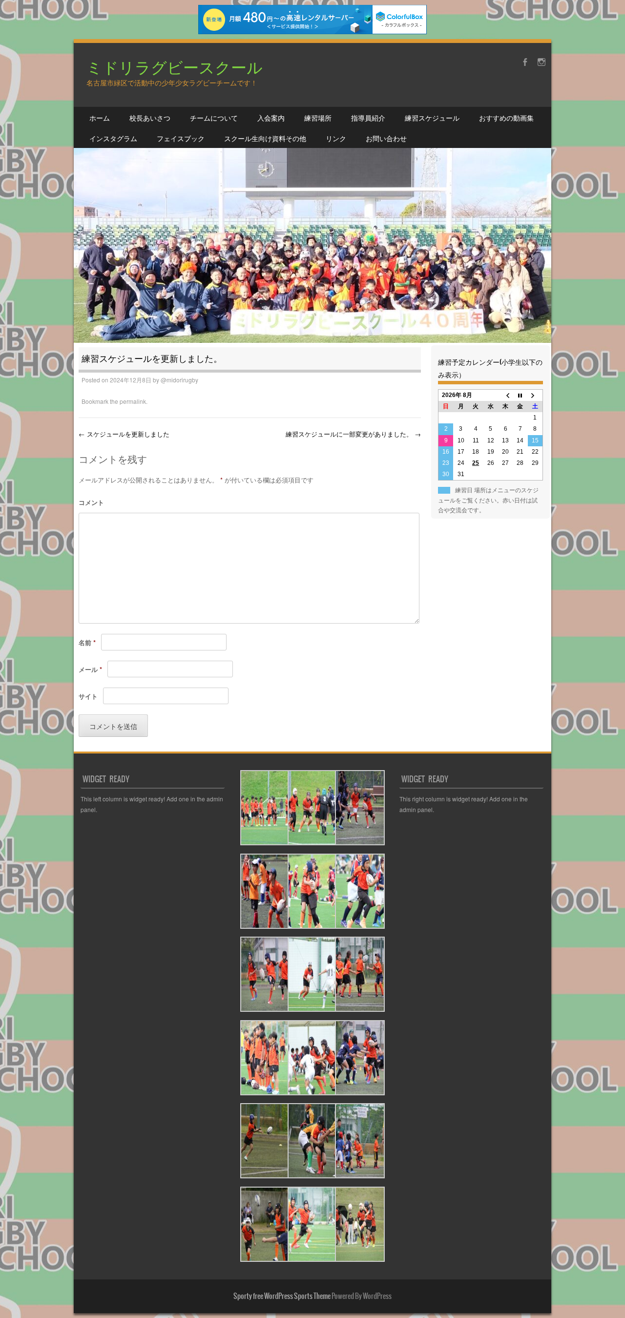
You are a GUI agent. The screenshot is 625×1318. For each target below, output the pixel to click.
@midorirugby (179, 380)
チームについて (214, 117)
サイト (88, 696)
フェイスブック (181, 138)
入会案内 (271, 117)
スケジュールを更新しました (124, 434)
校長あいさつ (149, 117)
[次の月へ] (535, 395)
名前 (87, 642)
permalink (133, 401)
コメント (91, 502)
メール (90, 669)
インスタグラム (113, 138)
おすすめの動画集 (506, 117)
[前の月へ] (505, 395)
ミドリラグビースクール (174, 67)
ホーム (99, 117)
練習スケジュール (432, 117)
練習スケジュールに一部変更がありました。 (353, 434)
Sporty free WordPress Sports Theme (282, 1296)
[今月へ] (520, 395)
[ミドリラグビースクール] (312, 193)
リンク (336, 138)
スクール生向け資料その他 (265, 138)
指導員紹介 (368, 117)
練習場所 (318, 117)
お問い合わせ (386, 138)
